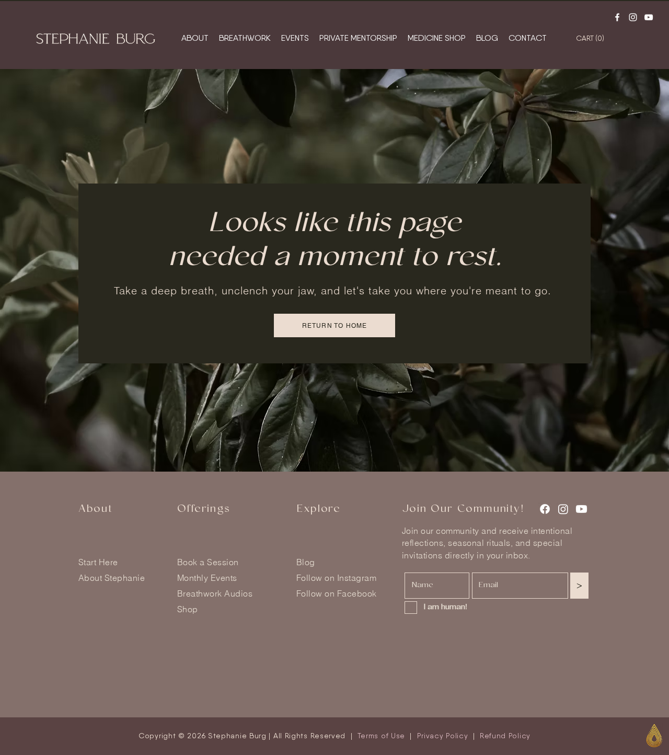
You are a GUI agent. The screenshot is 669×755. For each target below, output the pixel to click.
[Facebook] (617, 17)
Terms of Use (381, 735)
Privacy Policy (442, 735)
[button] (610, 38)
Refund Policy (505, 735)
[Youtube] (648, 17)
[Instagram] (633, 17)
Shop (187, 609)
